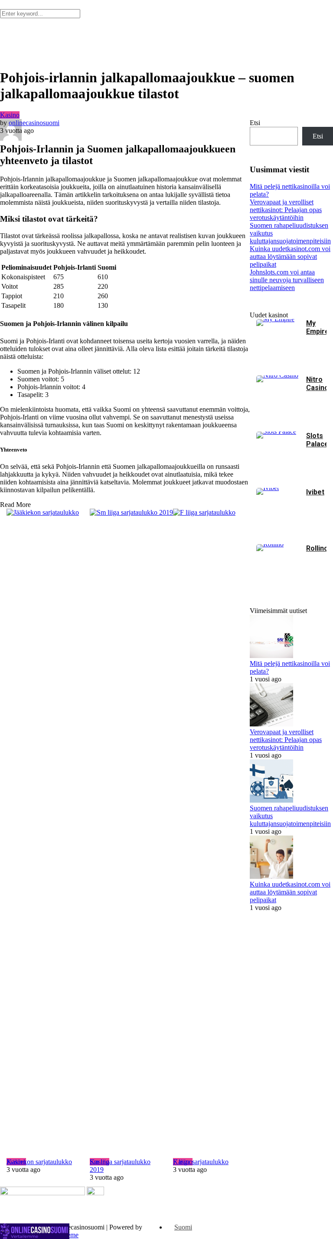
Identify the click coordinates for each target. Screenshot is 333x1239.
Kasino (10, 115)
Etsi (255, 122)
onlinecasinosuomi (34, 122)
